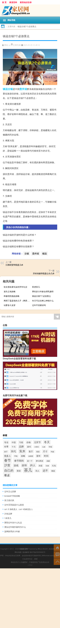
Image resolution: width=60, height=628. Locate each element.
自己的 (8, 470)
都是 (53, 470)
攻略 (23, 455)
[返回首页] (57, 547)
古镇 (10, 89)
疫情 (24, 465)
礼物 (47, 465)
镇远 (5, 89)
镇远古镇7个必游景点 (41, 296)
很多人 (7, 455)
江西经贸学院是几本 (14, 264)
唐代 (29, 446)
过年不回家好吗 (39, 305)
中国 (14, 442)
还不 (45, 470)
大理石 (36, 447)
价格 (29, 442)
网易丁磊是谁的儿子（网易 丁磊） (17, 300)
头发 (43, 447)
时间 (46, 455)
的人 (32, 465)
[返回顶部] (57, 561)
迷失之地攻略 (9, 291)
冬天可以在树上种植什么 (43, 300)
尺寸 (45, 451)
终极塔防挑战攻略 (11, 296)
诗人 (37, 470)
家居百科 (13, 2)
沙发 (7, 465)
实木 (22, 451)
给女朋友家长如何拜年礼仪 (15, 286)
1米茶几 (7, 518)
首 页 (4, 2)
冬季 (6, 446)
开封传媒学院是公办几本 (43, 273)
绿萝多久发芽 (9, 305)
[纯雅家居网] (30, 10)
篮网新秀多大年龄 (12, 531)
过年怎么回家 (10, 491)
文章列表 (11, 26)
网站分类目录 (43, 549)
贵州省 (23, 89)
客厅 (31, 451)
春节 (7, 460)
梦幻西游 (39, 460)
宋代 (13, 451)
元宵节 (37, 442)
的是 (40, 465)
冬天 (47, 442)
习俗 (21, 442)
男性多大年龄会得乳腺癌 (43, 291)
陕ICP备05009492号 (37, 552)
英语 (19, 470)
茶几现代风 (9, 500)
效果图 (30, 456)
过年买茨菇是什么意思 (14, 504)
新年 (38, 455)
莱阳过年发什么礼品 (13, 522)
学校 (50, 446)
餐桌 (7, 475)
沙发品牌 (8, 513)
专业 (6, 442)
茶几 (28, 470)
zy (9, 45)
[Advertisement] (30, 598)
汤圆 (48, 461)
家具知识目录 (26, 2)
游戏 (16, 465)
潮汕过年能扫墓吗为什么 (15, 527)
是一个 (30, 460)
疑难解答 (26, 552)
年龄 (52, 451)
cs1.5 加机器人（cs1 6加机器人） (19, 509)
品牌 (21, 446)
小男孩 (30, 565)
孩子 (6, 451)
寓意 (38, 451)
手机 (16, 456)
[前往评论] (57, 554)
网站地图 (18, 552)
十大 (14, 446)
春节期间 (19, 460)
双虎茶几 (36, 286)
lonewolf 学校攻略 (12, 495)
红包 (54, 465)
